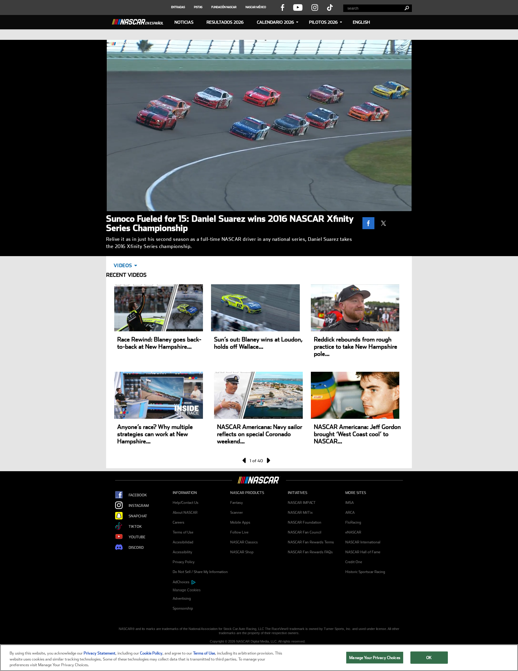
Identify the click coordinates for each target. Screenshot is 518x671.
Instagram (139, 506)
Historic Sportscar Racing (365, 572)
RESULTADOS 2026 (225, 22)
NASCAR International (362, 542)
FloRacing (353, 522)
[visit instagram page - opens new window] (315, 7)
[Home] (140, 21)
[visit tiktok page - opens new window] (330, 7)
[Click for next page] (268, 460)
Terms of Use (183, 532)
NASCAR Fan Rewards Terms (311, 542)
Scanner (236, 512)
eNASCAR (353, 532)
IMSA (349, 503)
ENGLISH (361, 22)
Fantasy (236, 503)
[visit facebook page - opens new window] (282, 7)
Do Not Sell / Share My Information (200, 572)
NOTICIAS (183, 22)
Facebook (138, 495)
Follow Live (239, 532)
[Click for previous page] (245, 460)
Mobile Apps (240, 522)
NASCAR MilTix (300, 512)
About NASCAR (185, 512)
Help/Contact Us (185, 503)
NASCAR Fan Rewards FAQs (310, 552)
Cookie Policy (151, 653)
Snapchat (138, 516)
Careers (178, 522)
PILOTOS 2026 (323, 22)
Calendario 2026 (275, 22)
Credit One (353, 562)
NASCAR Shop (242, 552)
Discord (136, 547)
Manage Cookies (187, 590)
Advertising (182, 598)
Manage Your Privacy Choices (374, 657)
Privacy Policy (184, 562)
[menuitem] (201, 590)
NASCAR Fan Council (304, 532)
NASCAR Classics (244, 542)
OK (429, 657)
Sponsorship (183, 608)
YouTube (137, 537)
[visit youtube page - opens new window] (298, 7)
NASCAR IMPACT (302, 503)
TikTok (135, 527)
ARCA (350, 512)
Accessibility (182, 552)
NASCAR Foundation (304, 522)
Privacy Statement (99, 653)
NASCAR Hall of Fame (362, 552)
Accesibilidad (183, 542)
